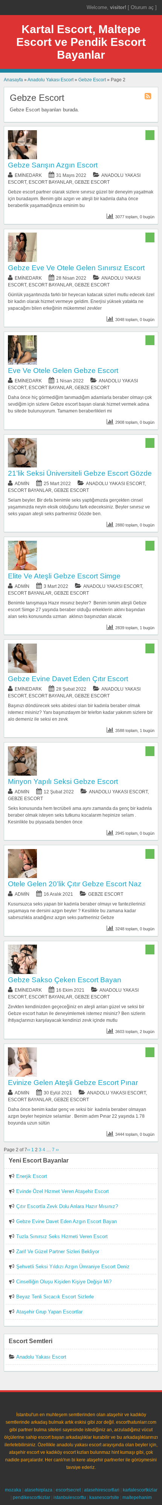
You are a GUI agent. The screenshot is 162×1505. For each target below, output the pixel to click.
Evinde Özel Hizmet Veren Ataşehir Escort (62, 1191)
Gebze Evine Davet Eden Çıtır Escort (68, 679)
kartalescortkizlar (140, 1490)
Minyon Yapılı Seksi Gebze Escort (63, 781)
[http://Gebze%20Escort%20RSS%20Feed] (149, 97)
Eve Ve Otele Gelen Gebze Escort (63, 370)
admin (22, 483)
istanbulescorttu (69, 1497)
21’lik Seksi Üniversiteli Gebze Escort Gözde (80, 473)
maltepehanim (137, 1497)
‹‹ (28, 1149)
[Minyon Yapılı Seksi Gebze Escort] (22, 774)
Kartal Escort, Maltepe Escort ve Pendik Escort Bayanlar (81, 42)
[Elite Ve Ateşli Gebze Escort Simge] (22, 568)
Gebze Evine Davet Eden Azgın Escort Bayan (66, 1221)
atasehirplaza (38, 1490)
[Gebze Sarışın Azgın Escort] (22, 157)
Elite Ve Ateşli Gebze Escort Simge (64, 576)
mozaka (13, 1490)
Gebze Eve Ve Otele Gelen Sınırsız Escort (76, 268)
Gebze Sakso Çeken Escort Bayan (64, 980)
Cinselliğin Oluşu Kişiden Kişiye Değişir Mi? (64, 1281)
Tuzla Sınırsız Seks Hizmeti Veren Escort (62, 1236)
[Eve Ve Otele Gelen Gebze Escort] (22, 363)
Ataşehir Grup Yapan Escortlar (49, 1312)
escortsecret (68, 1490)
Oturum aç (143, 7)
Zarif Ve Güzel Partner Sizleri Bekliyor (57, 1251)
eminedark (28, 175)
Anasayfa (13, 79)
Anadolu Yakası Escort (50, 79)
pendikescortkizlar (31, 1497)
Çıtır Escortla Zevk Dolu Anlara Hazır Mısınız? (67, 1206)
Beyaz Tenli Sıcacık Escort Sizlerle (55, 1297)
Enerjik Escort (31, 1176)
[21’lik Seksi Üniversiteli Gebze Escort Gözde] (22, 466)
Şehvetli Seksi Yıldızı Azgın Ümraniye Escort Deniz (73, 1266)
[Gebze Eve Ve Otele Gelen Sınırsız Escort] (22, 260)
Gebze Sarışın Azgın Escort (53, 165)
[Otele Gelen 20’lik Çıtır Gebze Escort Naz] (22, 876)
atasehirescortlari (101, 1490)
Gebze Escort (92, 79)
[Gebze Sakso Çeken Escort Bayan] (22, 972)
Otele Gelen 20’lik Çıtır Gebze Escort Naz (75, 884)
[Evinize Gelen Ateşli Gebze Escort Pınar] (22, 1075)
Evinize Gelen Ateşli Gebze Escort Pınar (73, 1083)
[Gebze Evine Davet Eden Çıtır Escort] (22, 671)
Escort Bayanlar (50, 182)
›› (57, 1149)
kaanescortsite (104, 1497)
